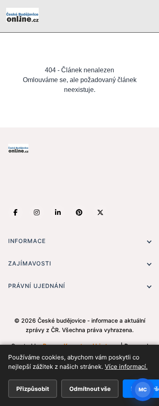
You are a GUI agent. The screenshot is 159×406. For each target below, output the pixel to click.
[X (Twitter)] (100, 212)
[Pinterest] (79, 212)
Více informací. (126, 366)
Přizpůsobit (32, 388)
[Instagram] (36, 212)
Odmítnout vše (89, 388)
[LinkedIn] (58, 212)
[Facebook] (15, 212)
